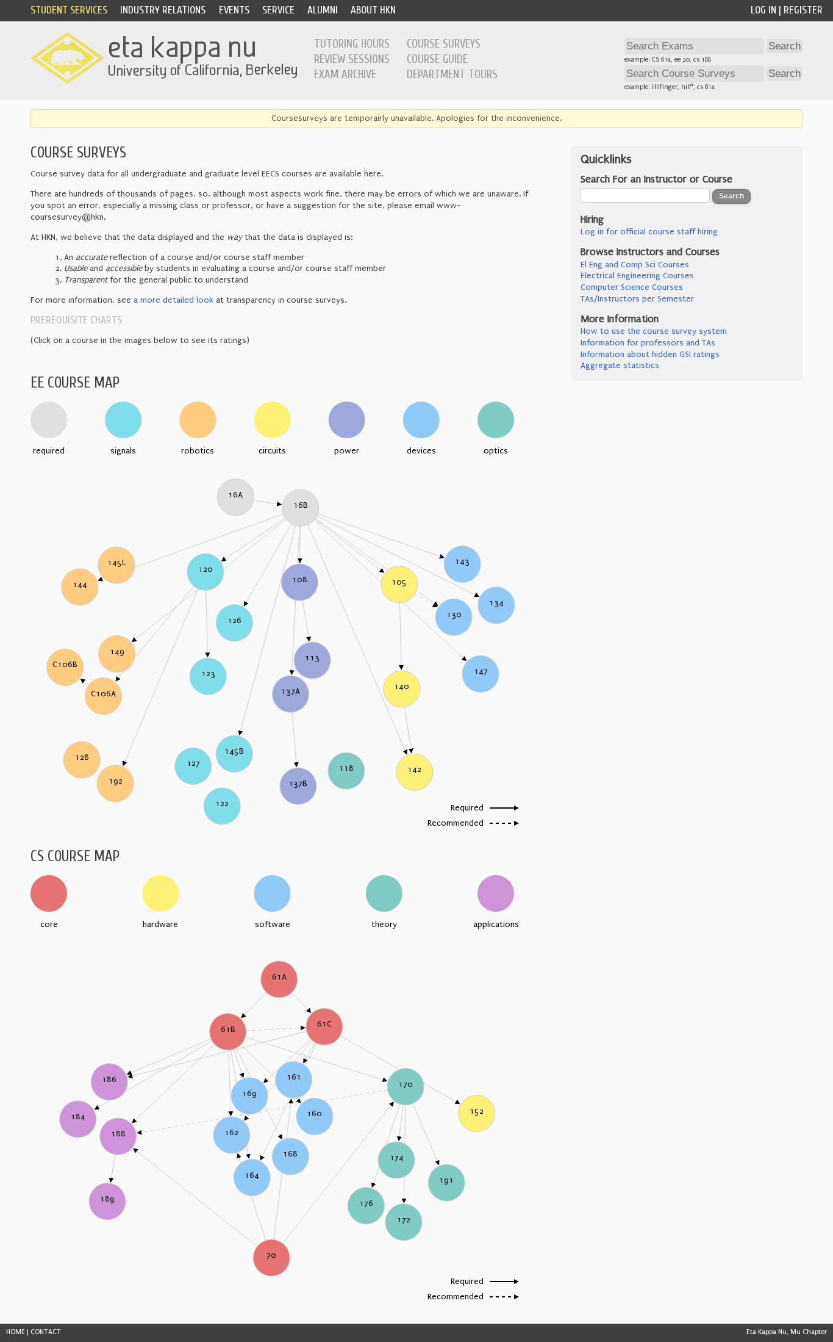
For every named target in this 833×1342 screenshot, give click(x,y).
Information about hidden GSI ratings (650, 354)
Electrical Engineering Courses (637, 276)
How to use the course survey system (654, 331)
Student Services (68, 10)
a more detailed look (173, 300)
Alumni (322, 10)
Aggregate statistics (620, 365)
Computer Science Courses (632, 287)
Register (803, 10)
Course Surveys (444, 44)
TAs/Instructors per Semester (637, 299)
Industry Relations (163, 10)
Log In (763, 10)
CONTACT (45, 1332)
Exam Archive (345, 74)
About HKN (373, 10)
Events (234, 10)
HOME (15, 1332)
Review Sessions (352, 59)
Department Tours (452, 74)
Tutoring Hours (352, 44)
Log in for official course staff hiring (649, 232)
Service (278, 10)
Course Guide (437, 59)
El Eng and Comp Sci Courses (635, 265)
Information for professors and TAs (648, 343)
